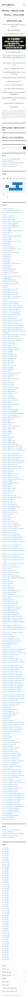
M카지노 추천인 (7, 237)
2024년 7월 (5, 893)
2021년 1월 (5, 941)
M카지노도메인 (5, 115)
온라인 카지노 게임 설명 (9, 740)
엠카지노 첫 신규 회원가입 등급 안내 (11, 506)
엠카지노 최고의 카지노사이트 (10, 164)
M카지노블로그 (7, 243)
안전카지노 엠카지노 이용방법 (10, 281)
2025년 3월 (5, 879)
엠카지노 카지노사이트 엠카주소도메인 (12, 545)
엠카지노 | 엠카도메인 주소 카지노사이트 (12, 320)
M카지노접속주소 (7, 256)
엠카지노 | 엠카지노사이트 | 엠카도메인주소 (13, 325)
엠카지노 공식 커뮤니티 (8, 362)
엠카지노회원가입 (6, 114)
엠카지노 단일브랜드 (8, 369)
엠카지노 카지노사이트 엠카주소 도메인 (12, 539)
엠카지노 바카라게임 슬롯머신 (10, 411)
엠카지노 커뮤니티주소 (8, 574)
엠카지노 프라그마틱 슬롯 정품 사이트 (12, 590)
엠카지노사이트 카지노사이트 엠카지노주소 (13, 702)
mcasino (6, 110)
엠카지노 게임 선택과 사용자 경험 (11, 349)
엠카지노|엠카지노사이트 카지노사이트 (12, 618)
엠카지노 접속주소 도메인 (9, 488)
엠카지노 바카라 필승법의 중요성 (11, 409)
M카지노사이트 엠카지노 (9, 247)
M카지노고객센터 (7, 239)
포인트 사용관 (5, 981)
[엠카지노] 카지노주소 (8, 208)
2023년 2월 (5, 906)
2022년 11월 (6, 912)
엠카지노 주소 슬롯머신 (8, 499)
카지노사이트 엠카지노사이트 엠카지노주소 (13, 799)
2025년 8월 (5, 870)
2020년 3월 (5, 954)
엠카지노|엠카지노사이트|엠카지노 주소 (12, 620)
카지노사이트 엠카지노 (8, 779)
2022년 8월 (5, 917)
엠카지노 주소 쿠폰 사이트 (9, 503)
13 (17, 186)
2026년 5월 (5, 853)
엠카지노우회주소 (7, 707)
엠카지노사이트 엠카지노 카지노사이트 (12, 673)
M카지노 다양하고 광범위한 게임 (11, 227)
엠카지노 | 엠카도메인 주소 (9, 318)
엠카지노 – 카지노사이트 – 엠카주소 (11, 311)
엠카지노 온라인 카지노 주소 (10, 475)
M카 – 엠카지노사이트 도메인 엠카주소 (12, 212)
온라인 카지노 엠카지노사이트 (10, 751)
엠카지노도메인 (9, 117)
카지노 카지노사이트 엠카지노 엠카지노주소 (13, 775)
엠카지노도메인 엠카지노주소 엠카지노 (12, 642)
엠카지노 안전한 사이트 (8, 437)
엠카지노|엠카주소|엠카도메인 (10, 610)
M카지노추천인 (7, 259)
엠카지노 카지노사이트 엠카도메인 (11, 534)
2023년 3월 (5, 904)
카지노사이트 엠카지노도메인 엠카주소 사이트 (14, 795)
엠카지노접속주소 (11, 113)
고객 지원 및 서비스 (8, 265)
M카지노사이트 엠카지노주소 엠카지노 (12, 248)
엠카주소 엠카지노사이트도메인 (10, 298)
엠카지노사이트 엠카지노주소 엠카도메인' (13, 685)
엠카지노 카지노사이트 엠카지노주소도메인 (13, 563)
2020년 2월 (5, 956)
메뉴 (24, 4)
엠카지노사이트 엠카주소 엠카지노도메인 (13, 667)
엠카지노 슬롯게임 (7, 431)
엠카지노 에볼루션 (7, 439)
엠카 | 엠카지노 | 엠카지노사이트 (10, 283)
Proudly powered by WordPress (15, 995)
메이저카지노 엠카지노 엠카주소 (11, 272)
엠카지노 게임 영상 (6, 975)
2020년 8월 (5, 945)
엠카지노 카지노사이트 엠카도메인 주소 (12, 535)
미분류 (20, 111)
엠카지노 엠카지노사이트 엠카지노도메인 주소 (14, 461)
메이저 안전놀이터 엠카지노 (9, 269)
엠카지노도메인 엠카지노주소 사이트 (12, 640)
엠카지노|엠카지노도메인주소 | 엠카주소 (12, 616)
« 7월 (7, 197)
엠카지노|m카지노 (7, 598)
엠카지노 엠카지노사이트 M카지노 (11, 459)
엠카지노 (23, 111)
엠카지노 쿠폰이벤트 (8, 583)
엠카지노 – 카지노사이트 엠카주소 (11, 312)
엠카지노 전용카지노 (8, 484)
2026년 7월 (5, 850)
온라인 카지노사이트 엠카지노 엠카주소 (12, 755)
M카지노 (18, 110)
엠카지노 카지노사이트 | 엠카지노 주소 (12, 525)
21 (20, 189)
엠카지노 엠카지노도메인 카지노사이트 (12, 457)
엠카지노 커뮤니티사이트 (9, 570)
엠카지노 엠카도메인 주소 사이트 (11, 444)
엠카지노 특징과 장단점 (8, 588)
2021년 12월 (6, 932)
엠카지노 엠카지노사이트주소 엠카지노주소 (13, 462)
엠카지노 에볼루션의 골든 (9, 442)
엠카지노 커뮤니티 (7, 568)
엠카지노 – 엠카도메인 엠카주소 (10, 301)
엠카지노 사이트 (7, 424)
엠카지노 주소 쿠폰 (7, 501)
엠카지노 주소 (6, 493)
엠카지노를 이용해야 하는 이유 (10, 643)
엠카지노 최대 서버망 (8, 514)
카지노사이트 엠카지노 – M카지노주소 (12, 780)
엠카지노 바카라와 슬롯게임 (9, 415)
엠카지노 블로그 (7, 420)
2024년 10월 (6, 888)
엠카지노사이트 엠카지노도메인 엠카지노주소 (14, 680)
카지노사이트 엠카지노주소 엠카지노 (12, 808)
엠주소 (15, 26)
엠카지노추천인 (7, 733)
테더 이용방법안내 (7, 813)
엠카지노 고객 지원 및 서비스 (10, 356)
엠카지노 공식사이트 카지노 (9, 365)
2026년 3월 (5, 857)
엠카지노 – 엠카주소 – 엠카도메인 (11, 303)
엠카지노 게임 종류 (7, 351)
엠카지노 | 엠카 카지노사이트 (10, 316)
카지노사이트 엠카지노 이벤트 (10, 790)
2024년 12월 (6, 884)
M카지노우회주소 (7, 254)
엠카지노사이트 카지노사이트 (10, 700)
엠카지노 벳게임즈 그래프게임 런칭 (11, 417)
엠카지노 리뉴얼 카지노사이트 (10, 393)
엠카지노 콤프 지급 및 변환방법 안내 (11, 576)
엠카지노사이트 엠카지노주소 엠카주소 (12, 687)
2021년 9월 (5, 937)
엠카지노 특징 (6, 585)
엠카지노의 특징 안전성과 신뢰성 (11, 713)
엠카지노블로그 (7, 645)
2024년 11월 (6, 886)
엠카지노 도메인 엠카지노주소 (10, 375)
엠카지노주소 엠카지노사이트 (10, 726)
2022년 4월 (5, 924)
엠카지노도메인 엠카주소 (9, 636)
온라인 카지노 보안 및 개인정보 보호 (11, 742)
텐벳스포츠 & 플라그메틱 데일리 (11, 815)
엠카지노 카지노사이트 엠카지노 (11, 546)
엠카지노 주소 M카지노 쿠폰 (10, 495)
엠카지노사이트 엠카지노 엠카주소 (11, 669)
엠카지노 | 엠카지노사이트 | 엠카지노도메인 (13, 327)
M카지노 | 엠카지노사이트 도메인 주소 (12, 221)
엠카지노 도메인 (7, 371)
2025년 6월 (5, 873)
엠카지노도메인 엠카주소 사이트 (11, 638)
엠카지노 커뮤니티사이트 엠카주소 (11, 572)
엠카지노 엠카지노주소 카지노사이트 (12, 468)
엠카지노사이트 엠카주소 (9, 656)
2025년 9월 (5, 868)
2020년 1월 (5, 957)
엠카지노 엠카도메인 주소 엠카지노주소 (12, 446)
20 (17, 189)
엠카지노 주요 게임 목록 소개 (10, 504)
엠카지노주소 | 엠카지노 (9, 720)
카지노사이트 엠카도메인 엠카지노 (11, 777)
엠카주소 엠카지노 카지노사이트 (11, 289)
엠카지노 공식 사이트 (8, 360)
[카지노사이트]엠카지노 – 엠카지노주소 (12, 210)
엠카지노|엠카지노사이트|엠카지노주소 (12, 625)
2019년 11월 (6, 959)
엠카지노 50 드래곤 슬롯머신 (10, 344)
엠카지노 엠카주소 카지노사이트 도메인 (12, 448)
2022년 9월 (5, 915)
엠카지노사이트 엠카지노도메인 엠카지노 (13, 676)
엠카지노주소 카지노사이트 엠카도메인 (12, 729)
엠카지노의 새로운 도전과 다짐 (10, 709)
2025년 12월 (6, 862)
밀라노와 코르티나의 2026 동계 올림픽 (12, 276)
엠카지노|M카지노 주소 (8, 599)
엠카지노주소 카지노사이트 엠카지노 (12, 731)
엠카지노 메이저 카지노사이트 (10, 400)
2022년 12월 (6, 910)
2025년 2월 (5, 881)
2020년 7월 (5, 946)
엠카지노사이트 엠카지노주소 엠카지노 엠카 (13, 695)
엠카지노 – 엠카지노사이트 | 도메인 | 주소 (13, 307)
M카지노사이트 (11, 115)
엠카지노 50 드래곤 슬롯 (9, 342)
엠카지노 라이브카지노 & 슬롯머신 (11, 387)
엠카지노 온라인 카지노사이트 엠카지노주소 (13, 479)
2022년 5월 (5, 923)
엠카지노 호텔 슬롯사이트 (9, 594)
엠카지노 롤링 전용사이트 (9, 389)
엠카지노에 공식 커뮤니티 (9, 705)
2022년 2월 (5, 928)
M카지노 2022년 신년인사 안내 (9, 991)
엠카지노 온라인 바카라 (8, 470)
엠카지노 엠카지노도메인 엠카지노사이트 (13, 455)
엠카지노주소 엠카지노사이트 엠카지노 (12, 727)
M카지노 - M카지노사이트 (20, 114)
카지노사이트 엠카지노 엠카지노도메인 (12, 788)
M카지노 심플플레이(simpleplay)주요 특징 (12, 230)
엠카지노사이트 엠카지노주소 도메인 (12, 682)
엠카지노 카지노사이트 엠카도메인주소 (12, 537)
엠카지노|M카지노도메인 (9, 605)
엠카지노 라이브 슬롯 (8, 382)
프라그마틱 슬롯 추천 (8, 817)
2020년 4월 (5, 952)
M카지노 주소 (6, 234)
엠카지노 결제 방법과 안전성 (10, 354)
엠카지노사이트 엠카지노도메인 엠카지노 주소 (14, 678)
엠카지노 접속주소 (7, 486)
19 (14, 189)
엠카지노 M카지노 (7, 345)
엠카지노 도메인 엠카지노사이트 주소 (12, 373)
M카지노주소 (10, 111)
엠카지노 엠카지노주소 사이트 (10, 464)
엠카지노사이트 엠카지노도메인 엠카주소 (13, 674)
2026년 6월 (5, 851)
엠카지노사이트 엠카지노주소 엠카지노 (12, 689)
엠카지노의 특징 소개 (8, 711)
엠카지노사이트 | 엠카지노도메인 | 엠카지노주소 (14, 649)
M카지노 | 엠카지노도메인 (9, 219)
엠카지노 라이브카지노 (8, 386)
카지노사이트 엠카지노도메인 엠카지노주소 (13, 797)
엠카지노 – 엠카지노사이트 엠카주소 (11, 309)
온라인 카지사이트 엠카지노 (9, 764)
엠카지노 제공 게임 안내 (9, 166)
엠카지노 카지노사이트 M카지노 (10, 526)
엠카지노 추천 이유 (7, 517)
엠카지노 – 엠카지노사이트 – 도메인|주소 (12, 305)
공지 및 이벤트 (15, 111)
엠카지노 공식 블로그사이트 (9, 358)
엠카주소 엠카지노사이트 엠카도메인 (12, 296)
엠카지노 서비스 (7, 429)
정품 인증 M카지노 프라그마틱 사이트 (12, 769)
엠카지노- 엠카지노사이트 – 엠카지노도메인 (13, 596)
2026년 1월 (5, 860)
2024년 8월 (5, 892)
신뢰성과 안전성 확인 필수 (9, 280)
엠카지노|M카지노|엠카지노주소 (10, 603)
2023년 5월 (5, 901)
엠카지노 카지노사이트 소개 (9, 532)
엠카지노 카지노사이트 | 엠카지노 (11, 523)
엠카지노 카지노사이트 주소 (9, 565)
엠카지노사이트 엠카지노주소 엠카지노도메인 (14, 698)
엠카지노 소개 (5, 969)
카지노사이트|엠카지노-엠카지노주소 (12, 812)
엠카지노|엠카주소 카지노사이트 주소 (12, 609)
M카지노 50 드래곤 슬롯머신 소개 (11, 225)
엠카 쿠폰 (5, 285)
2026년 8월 (5, 848)
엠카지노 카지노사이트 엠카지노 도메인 (12, 548)
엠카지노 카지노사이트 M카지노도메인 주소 (13, 528)
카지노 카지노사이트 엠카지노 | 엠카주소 (12, 771)
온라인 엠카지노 (7, 738)
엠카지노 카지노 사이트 (8, 521)
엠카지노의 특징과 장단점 (9, 715)
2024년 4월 (5, 899)
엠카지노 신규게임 (7, 433)
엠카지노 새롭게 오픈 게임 (9, 428)
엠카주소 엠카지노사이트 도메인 (11, 292)
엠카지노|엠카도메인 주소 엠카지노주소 (12, 607)
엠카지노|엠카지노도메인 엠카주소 (11, 614)
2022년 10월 (6, 913)
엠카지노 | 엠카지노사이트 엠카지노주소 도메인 (14, 334)
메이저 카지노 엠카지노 (8, 270)
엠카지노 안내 (6, 435)
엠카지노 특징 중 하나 (8, 161)
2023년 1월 (5, 908)
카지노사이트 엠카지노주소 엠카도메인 (12, 804)
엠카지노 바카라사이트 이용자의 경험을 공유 (13, 162)
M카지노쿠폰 (22, 115)
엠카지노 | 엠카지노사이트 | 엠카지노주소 (13, 329)
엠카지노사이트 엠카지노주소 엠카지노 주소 (13, 696)
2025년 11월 (6, 864)
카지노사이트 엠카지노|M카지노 (10, 791)
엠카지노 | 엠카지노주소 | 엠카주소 (11, 336)
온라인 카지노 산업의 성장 (9, 744)
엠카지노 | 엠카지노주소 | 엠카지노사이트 (13, 338)
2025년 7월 (5, 871)
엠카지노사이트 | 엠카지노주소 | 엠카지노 (13, 651)
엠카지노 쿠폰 (6, 579)
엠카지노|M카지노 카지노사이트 (10, 601)
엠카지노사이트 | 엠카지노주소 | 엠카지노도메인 (14, 652)
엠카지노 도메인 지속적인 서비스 (11, 378)
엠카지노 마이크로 (7, 395)
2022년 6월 (5, 921)
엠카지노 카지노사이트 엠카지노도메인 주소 (13, 554)
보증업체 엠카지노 (7, 278)
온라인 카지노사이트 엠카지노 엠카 (11, 753)
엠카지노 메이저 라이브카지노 (10, 398)
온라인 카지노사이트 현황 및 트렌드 (11, 159)
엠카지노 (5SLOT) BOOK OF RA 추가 (12, 314)
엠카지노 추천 (6, 515)
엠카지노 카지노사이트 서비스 (10, 530)
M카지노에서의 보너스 (8, 250)
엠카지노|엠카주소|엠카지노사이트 (11, 612)
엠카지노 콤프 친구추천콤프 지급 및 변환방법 (14, 578)
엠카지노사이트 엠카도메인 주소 (11, 654)
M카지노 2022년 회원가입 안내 (9, 988)
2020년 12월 (6, 943)
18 (10, 189)
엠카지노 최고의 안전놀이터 (9, 510)
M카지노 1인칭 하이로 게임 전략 (10, 223)
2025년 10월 (6, 866)
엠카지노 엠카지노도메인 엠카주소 (11, 453)
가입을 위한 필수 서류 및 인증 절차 (11, 263)
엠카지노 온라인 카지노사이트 (10, 477)
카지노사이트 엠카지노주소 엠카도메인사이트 (14, 806)
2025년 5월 (5, 875)
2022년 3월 (5, 926)
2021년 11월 (6, 934)
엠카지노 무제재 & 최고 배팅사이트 (11, 404)
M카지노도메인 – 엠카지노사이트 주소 (12, 241)
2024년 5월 (5, 897)
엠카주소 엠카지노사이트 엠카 (10, 294)
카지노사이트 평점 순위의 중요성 (11, 810)
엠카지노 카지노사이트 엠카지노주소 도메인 (13, 557)
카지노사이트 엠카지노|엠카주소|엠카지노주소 (14, 793)
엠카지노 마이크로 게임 (8, 397)
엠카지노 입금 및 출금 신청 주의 (10, 482)
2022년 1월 (5, 930)
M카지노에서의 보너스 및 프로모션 (11, 252)
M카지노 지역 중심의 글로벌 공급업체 (12, 236)
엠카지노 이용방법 (7, 481)
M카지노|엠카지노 (8, 5)
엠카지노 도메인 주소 (8, 376)
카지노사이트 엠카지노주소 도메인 (11, 802)
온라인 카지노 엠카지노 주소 (10, 749)
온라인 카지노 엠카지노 (8, 746)
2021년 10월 (6, 935)
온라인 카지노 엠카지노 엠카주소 (11, 748)
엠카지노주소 (18, 113)
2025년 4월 (5, 877)
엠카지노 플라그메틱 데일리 (9, 592)
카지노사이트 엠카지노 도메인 (10, 784)
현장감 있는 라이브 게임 (9, 819)
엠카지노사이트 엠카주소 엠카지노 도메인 (13, 660)
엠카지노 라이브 (7, 380)
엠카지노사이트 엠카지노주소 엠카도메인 (13, 684)
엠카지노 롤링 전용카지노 (9, 391)
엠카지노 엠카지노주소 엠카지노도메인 (12, 466)
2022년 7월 (5, 919)
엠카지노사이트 (5, 113)
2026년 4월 (5, 855)
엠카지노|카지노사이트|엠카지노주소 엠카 (13, 632)
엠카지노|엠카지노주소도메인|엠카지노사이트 (14, 627)
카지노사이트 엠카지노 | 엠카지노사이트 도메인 (14, 782)
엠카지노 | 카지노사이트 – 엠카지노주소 (12, 340)
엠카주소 (5, 287)
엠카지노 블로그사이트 (8, 422)
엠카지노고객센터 (7, 634)
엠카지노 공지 (5, 985)
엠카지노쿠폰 (6, 735)
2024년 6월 (5, 895)
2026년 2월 (5, 859)
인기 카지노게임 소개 (8, 768)
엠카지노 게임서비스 (8, 353)
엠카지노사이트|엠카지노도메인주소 (11, 704)
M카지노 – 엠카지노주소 (9, 217)
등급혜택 (4, 978)
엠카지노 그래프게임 (8, 367)
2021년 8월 (5, 939)
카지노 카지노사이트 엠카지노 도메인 (12, 773)
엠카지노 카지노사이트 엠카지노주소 (12, 556)
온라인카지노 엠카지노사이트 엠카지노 (12, 766)
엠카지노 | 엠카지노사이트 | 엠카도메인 (12, 323)
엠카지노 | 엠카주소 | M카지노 (10, 322)
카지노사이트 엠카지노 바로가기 (11, 786)
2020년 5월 (5, 950)
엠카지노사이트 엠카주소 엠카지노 (11, 658)
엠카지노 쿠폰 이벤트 (8, 581)
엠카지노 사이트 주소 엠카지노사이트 (12, 426)
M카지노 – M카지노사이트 (9, 216)
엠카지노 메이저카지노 (8, 402)
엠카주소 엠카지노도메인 (9, 291)
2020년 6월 (5, 948)
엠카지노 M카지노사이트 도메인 (10, 347)
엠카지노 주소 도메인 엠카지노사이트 (12, 497)
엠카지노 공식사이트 (8, 364)
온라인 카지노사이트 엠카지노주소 (11, 759)
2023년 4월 (5, 903)
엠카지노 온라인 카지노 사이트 (10, 473)
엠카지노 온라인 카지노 (8, 471)
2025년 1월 (5, 882)
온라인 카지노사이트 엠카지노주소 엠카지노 (13, 760)
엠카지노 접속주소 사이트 (9, 490)
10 (7, 186)
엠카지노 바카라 (7, 408)
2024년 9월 (5, 890)
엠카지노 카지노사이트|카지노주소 (11, 567)
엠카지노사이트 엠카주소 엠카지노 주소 (12, 665)
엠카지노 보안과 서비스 (8, 418)
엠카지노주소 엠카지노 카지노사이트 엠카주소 (14, 722)
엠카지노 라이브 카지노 (8, 384)
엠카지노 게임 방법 (6, 972)
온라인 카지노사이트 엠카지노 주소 (11, 757)
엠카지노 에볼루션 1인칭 (9, 440)
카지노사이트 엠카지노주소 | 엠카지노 (12, 801)
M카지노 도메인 (7, 228)
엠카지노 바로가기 (7, 406)
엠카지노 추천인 (7, 519)
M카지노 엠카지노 (7, 232)
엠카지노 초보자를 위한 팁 (9, 508)
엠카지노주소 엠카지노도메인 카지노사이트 (13, 724)
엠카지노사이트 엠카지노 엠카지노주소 (12, 671)
